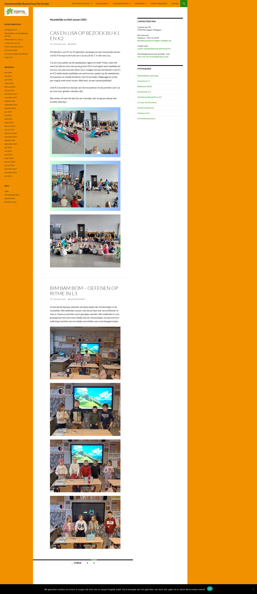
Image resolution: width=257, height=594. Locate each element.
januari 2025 (9, 129)
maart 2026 (9, 83)
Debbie (73, 44)
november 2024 (10, 137)
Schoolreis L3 (143, 81)
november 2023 (10, 172)
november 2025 (10, 97)
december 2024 (10, 133)
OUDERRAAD (140, 3)
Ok (210, 588)
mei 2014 (8, 176)
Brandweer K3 (144, 91)
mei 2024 (8, 151)
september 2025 (10, 105)
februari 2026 (9, 87)
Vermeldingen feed (11, 195)
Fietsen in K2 (143, 113)
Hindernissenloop (145, 107)
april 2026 (8, 80)
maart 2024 (9, 158)
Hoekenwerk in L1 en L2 (13, 39)
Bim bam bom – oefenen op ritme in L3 (84, 290)
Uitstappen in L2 (10, 30)
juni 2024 (8, 147)
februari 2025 (9, 126)
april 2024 (8, 154)
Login (6, 191)
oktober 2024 (9, 140)
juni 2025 (8, 112)
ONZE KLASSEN (101, 3)
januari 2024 (9, 165)
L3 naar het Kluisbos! (147, 102)
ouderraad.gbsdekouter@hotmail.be (154, 48)
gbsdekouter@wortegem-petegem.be (154, 40)
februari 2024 (9, 162)
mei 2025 (8, 115)
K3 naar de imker (11, 50)
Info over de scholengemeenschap (153, 56)
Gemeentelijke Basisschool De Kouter (26, 3)
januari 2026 (9, 90)
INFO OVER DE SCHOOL (81, 3)
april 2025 (8, 119)
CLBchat (174, 3)
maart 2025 (9, 122)
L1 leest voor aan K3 (12, 43)
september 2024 (10, 144)
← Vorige (76, 563)
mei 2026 (8, 76)
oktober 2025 (9, 101)
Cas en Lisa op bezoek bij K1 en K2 (85, 35)
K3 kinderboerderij (146, 118)
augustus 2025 (10, 108)
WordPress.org (10, 202)
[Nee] (253, 589)
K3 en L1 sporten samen (13, 47)
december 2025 (10, 94)
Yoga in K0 (8, 57)
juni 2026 (8, 72)
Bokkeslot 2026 (144, 86)
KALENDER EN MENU (121, 3)
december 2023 (10, 169)
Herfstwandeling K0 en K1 (149, 97)
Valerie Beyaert (77, 299)
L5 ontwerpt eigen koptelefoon (16, 54)
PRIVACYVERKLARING (159, 3)
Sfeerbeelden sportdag (147, 75)
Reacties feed (9, 198)
